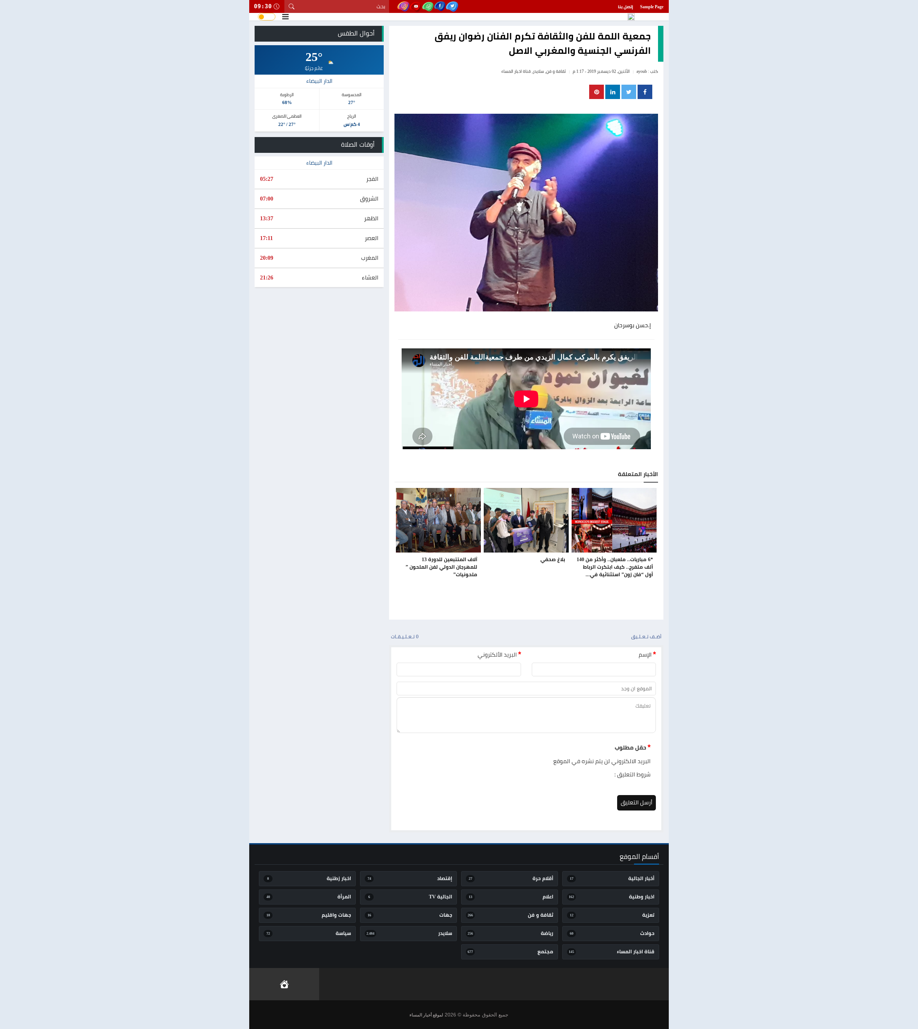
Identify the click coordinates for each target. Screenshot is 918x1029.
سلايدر (538, 71)
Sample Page (651, 6)
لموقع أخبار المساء (426, 1015)
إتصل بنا (625, 6)
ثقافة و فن (556, 71)
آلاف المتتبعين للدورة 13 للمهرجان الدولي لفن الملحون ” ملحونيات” (441, 567)
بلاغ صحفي (552, 559)
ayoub (642, 71)
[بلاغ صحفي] (526, 520)
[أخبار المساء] (631, 16)
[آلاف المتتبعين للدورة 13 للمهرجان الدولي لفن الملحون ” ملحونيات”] (438, 520)
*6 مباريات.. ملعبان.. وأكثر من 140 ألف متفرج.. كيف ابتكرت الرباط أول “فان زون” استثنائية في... (615, 567)
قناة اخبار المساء (516, 71)
